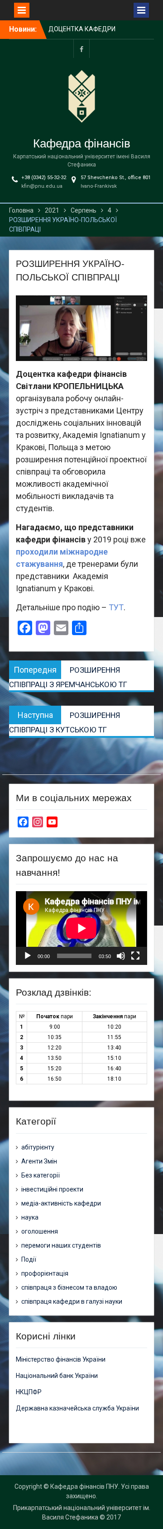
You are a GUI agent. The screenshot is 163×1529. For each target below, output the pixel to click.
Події (28, 1259)
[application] (81, 928)
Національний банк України (57, 1375)
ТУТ (116, 607)
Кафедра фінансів (81, 143)
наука (29, 1217)
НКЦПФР (29, 1392)
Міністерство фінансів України (60, 1359)
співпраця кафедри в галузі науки (71, 1301)
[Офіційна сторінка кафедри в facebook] (81, 48)
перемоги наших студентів (61, 1245)
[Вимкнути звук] (120, 955)
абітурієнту (37, 1147)
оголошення (39, 1231)
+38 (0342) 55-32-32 (43, 177)
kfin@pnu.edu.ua (41, 186)
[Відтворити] (27, 955)
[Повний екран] (135, 955)
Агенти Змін (39, 1161)
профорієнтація (44, 1273)
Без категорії (40, 1175)
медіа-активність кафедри (61, 1203)
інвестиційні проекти (52, 1189)
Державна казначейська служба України (77, 1408)
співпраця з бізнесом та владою (69, 1287)
